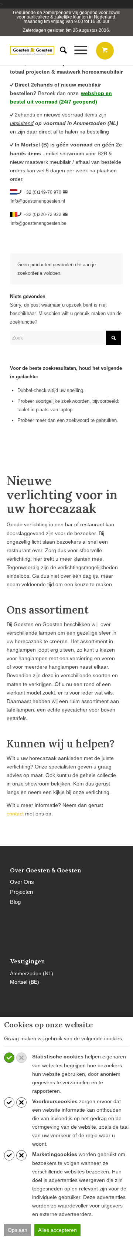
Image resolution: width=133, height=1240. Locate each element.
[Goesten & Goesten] (32, 50)
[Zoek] (59, 50)
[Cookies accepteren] (9, 1058)
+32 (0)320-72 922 (42, 214)
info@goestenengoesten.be (38, 223)
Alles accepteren (57, 1230)
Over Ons (22, 882)
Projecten (21, 892)
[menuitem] (59, 50)
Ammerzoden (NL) (31, 973)
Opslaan (17, 1230)
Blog (15, 902)
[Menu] (77, 50)
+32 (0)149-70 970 (42, 192)
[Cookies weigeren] (21, 1058)
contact (15, 814)
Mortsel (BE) (24, 982)
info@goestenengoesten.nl (38, 201)
